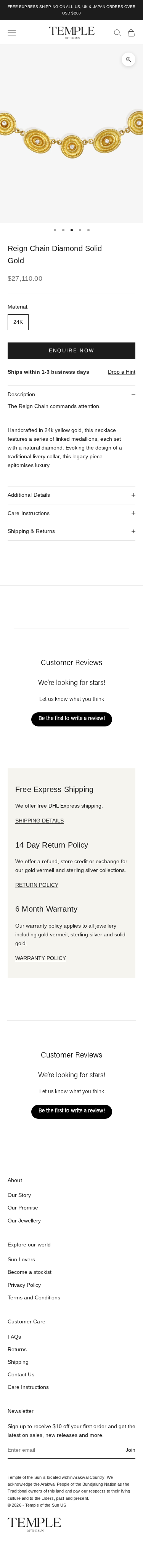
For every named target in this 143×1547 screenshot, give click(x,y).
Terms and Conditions (34, 1297)
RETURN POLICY (36, 885)
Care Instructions (28, 1387)
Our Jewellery (24, 1220)
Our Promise (23, 1208)
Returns (17, 1349)
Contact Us (21, 1374)
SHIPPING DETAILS (39, 820)
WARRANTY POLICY (40, 958)
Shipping (18, 1362)
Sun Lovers (21, 1259)
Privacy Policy (24, 1285)
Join (130, 1450)
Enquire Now (72, 351)
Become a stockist (29, 1272)
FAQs (14, 1337)
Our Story (19, 1195)
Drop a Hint (121, 372)
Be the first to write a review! (72, 719)
